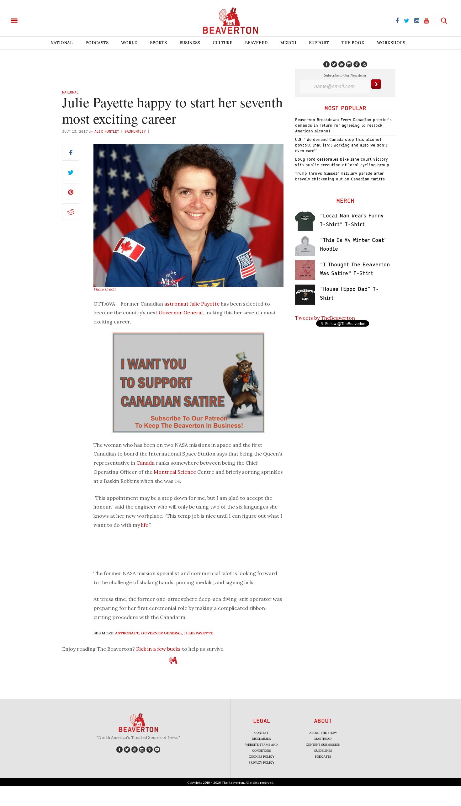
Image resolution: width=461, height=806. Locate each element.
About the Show (323, 732)
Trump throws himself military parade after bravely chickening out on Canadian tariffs (340, 176)
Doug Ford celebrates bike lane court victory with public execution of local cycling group (342, 162)
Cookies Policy (261, 756)
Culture (222, 42)
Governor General (181, 312)
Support (319, 42)
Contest (261, 732)
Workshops (391, 42)
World (129, 42)
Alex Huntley (106, 131)
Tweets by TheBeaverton (325, 318)
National (61, 42)
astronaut (176, 304)
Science (187, 472)
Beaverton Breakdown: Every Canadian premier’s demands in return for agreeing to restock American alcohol (343, 125)
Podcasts (97, 42)
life (144, 525)
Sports (158, 42)
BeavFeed (256, 42)
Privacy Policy (261, 762)
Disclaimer (261, 738)
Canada (145, 463)
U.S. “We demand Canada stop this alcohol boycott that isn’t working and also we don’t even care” (341, 145)
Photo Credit (104, 289)
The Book (353, 42)
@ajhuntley (135, 131)
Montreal (165, 472)
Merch (288, 42)
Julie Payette (205, 304)
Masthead (322, 738)
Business (189, 42)
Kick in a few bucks (158, 649)
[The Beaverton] (35, 20)
